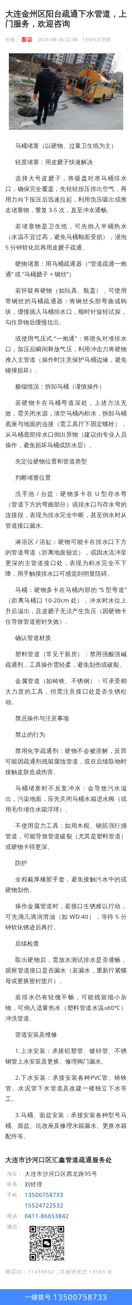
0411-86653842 (47, 1216)
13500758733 (44, 1195)
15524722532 (44, 1205)
